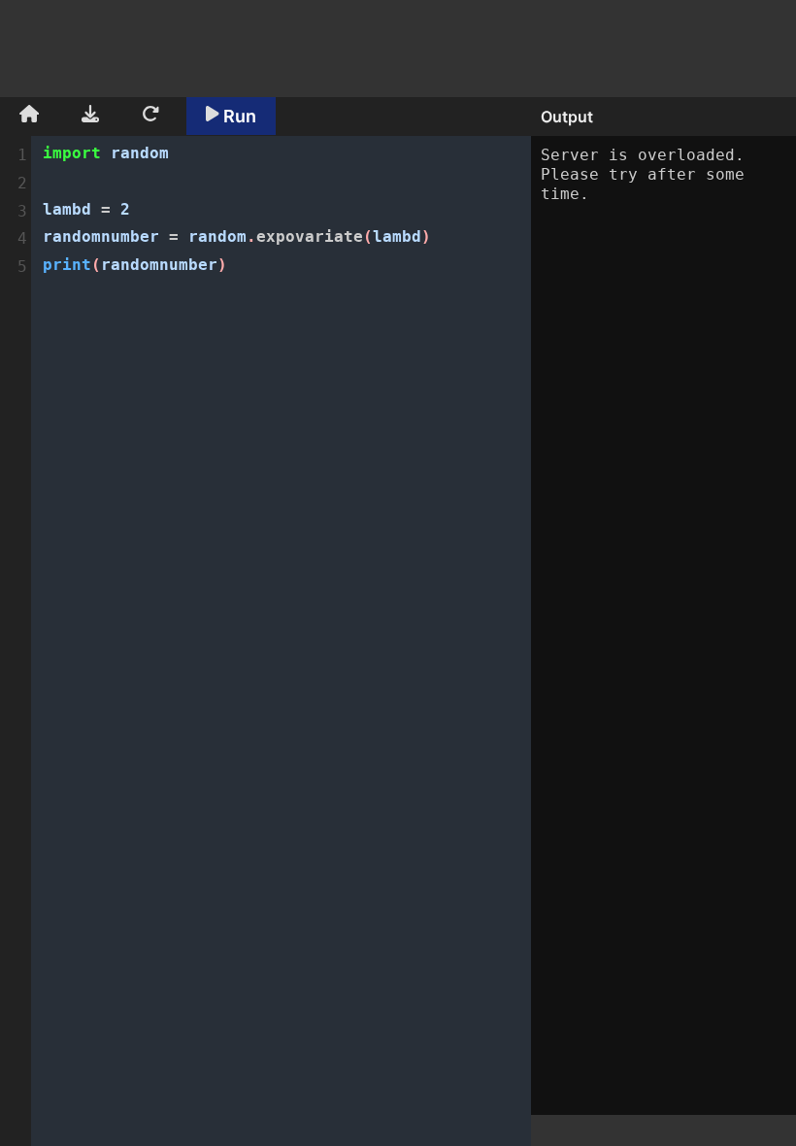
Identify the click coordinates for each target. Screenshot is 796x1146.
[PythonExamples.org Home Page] (29, 116)
